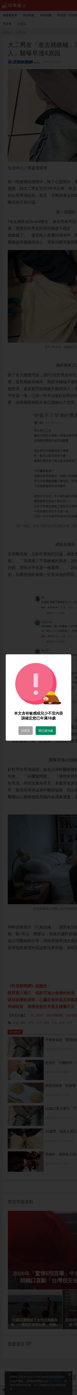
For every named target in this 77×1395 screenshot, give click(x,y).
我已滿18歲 (45, 730)
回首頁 (25, 730)
